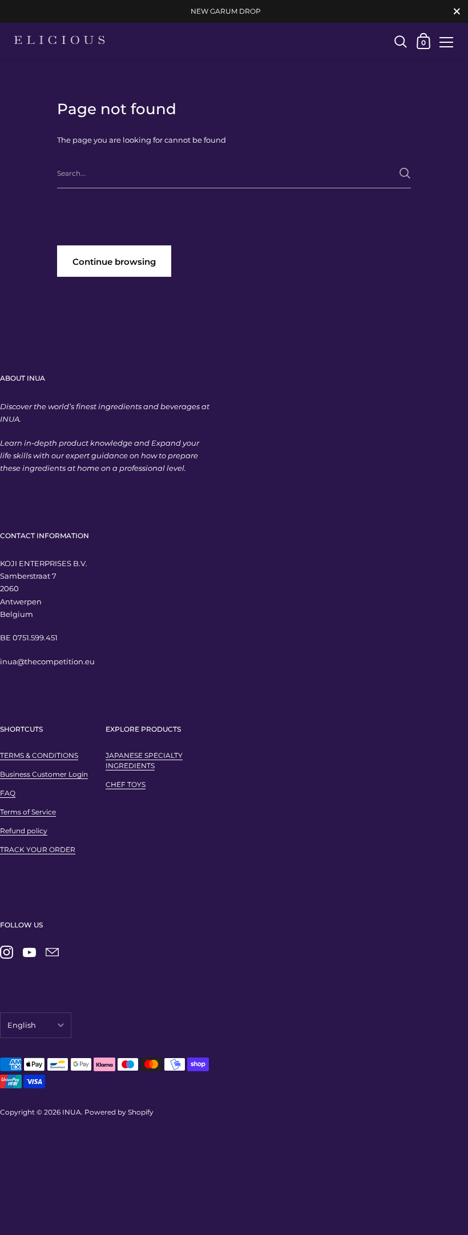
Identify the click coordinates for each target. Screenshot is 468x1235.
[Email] (52, 952)
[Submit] (405, 173)
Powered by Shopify (119, 1112)
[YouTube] (29, 952)
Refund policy (23, 830)
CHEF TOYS (126, 784)
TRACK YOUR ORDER (37, 849)
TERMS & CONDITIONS (39, 755)
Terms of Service (28, 812)
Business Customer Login (44, 774)
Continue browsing (114, 261)
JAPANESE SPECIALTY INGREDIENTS (144, 760)
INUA (71, 1112)
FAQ (7, 793)
